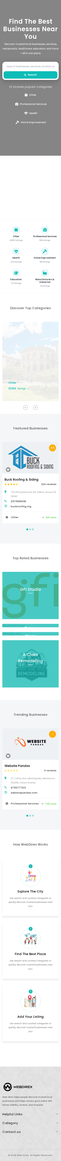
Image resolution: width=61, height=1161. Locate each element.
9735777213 (18, 787)
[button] (35, 407)
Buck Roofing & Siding (21, 479)
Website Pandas (17, 766)
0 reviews (50, 770)
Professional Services (25, 803)
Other (12, 383)
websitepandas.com (24, 792)
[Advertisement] (30, 188)
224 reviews (48, 484)
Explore (15, 394)
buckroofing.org (21, 506)
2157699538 (18, 501)
